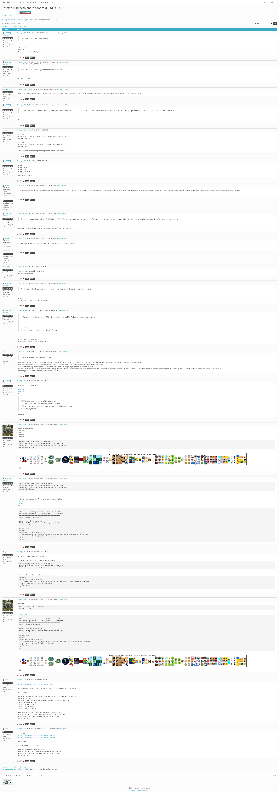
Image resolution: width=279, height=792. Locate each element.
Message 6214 (21, 239)
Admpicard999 (7, 89)
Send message (7, 38)
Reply (27, 57)
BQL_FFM (5, 130)
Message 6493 (21, 599)
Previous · (5, 26)
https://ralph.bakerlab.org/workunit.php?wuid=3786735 (36, 735)
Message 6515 (21, 729)
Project (20, 2)
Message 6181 (21, 33)
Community (43, 2)
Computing (31, 2)
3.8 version (24, 79)
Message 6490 (21, 424)
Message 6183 (21, 89)
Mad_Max (6, 552)
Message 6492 (21, 552)
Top (274, 775)
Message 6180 (62, 33)
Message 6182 (21, 62)
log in (22, 23)
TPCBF (5, 352)
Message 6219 (21, 310)
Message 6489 (21, 381)
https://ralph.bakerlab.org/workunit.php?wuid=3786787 (36, 684)
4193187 (21, 501)
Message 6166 (62, 62)
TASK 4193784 (22, 614)
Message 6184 (21, 105)
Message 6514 (21, 680)
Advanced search (7, 15)
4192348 (21, 391)
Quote (32, 57)
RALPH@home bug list (21, 20)
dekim (7, 186)
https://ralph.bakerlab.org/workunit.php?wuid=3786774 (36, 737)
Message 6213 (21, 213)
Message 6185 (21, 130)
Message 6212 (21, 185)
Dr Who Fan (6, 424)
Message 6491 (21, 478)
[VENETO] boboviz (7, 34)
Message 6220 (21, 351)
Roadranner (7, 267)
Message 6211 (21, 161)
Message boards (7, 20)
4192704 (21, 389)
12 (21, 26)
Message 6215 (21, 266)
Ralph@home (9, 2)
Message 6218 (21, 283)
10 (16, 26)
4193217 (21, 503)
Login (272, 2)
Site (52, 2)
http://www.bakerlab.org (139, 790)
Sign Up (264, 2)
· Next (24, 26)
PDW (6, 680)
